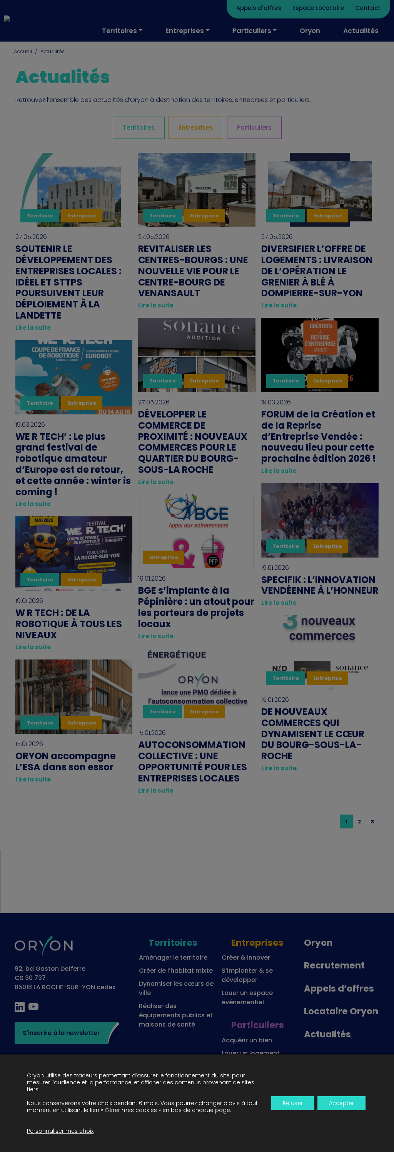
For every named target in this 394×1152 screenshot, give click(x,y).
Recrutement (334, 965)
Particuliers (252, 30)
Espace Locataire (318, 8)
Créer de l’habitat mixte (176, 970)
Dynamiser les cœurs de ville (176, 988)
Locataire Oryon (341, 1011)
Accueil (23, 51)
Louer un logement (251, 1053)
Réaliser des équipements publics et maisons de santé (176, 1015)
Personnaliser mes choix (60, 1130)
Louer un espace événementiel (247, 997)
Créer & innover (246, 957)
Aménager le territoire (173, 957)
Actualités (361, 30)
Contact (368, 8)
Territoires (119, 30)
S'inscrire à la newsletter (61, 1032)
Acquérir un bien (247, 1040)
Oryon (310, 30)
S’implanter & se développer (247, 975)
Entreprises (184, 30)
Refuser (293, 1103)
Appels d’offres (258, 8)
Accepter (341, 1103)
